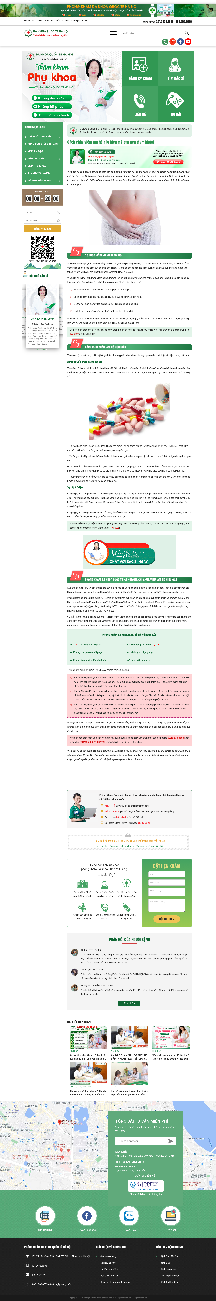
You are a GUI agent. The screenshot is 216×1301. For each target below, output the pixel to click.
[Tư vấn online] (180, 41)
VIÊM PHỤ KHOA (37, 166)
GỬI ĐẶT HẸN (166, 919)
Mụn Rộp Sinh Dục (169, 1275)
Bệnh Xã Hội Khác (169, 1282)
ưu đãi (176, 114)
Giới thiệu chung (108, 1256)
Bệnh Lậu (165, 1262)
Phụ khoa (74, 1051)
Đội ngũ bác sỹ (108, 1262)
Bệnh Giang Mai (168, 1269)
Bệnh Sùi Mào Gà (169, 1256)
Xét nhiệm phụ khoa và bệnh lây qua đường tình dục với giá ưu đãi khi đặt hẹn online (88, 1059)
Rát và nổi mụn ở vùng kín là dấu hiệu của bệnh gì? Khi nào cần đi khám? (129, 1095)
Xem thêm (129, 1003)
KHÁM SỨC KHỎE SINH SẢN (43, 144)
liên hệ (140, 114)
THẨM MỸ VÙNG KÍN (39, 173)
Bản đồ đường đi (109, 1275)
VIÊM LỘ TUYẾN (36, 158)
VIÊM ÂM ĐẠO (35, 151)
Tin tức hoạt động (109, 1269)
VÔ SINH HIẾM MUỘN (39, 180)
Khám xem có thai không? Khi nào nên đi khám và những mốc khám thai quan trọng (88, 1095)
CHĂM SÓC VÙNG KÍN (39, 136)
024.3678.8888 (165, 21)
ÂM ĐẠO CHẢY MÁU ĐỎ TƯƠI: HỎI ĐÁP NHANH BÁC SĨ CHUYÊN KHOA (129, 1059)
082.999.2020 (184, 21)
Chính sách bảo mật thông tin (146, 1194)
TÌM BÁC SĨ (176, 78)
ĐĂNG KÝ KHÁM (140, 78)
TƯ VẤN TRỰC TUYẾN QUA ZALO (42, 261)
